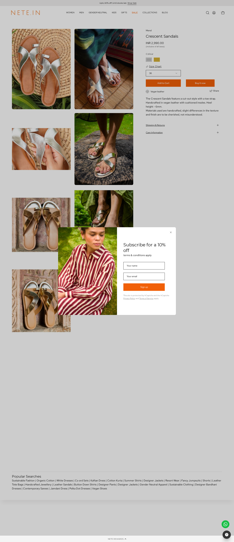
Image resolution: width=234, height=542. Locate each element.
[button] (117, 539)
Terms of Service (146, 298)
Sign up (144, 287)
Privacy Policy (129, 298)
